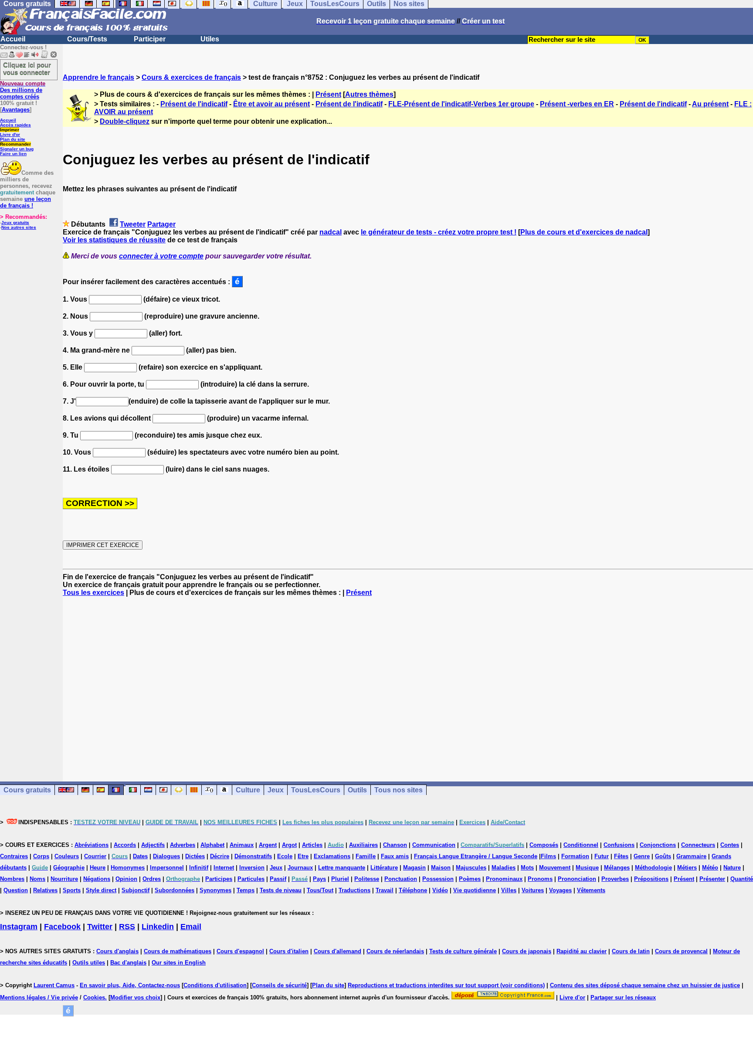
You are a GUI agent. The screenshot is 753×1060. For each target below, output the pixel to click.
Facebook (62, 926)
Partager (161, 224)
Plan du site (12, 139)
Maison (441, 867)
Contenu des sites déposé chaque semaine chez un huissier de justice (645, 985)
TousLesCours (315, 790)
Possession (438, 879)
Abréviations (92, 845)
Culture (248, 790)
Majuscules (471, 867)
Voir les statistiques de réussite (114, 240)
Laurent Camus (54, 985)
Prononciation (577, 879)
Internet (224, 867)
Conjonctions (658, 845)
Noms (37, 879)
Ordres (151, 879)
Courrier (95, 856)
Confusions (619, 845)
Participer (150, 39)
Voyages (560, 890)
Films (548, 856)
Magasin (414, 867)
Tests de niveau (281, 890)
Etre (303, 856)
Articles (312, 845)
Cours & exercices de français (191, 77)
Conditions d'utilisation (215, 985)
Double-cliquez (124, 121)
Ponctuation (400, 879)
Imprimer (9, 129)
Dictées (195, 856)
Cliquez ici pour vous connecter (27, 68)
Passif (278, 879)
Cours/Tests (87, 39)
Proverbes (615, 879)
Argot (289, 845)
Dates (140, 856)
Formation (575, 856)
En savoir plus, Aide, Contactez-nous (130, 985)
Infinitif (198, 867)
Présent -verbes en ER (577, 104)
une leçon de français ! (25, 202)
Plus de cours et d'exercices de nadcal (584, 232)
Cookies (94, 997)
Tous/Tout (320, 890)
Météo (710, 867)
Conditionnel (580, 845)
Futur (601, 856)
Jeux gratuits (15, 222)
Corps (41, 856)
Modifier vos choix (135, 997)
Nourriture (64, 879)
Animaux (242, 845)
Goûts (663, 856)
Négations (96, 879)
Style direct (101, 890)
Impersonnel (167, 867)
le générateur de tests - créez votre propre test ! (438, 232)
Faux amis (395, 856)
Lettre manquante (341, 867)
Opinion (126, 879)
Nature (732, 867)
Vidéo (440, 890)
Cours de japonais (526, 951)
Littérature (384, 867)
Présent (328, 94)
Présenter (712, 879)
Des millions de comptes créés (22, 90)
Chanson (395, 845)
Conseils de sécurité (279, 985)
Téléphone (413, 890)
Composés (543, 845)
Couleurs (66, 856)
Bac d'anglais (128, 962)
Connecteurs (698, 845)
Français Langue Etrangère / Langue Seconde (475, 856)
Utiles (209, 39)
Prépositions (651, 879)
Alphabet (212, 845)
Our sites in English (179, 962)
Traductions (354, 890)
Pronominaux (504, 879)
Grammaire (691, 856)
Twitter (99, 926)
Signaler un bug (17, 148)
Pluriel (340, 879)
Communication (433, 845)
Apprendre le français (98, 77)
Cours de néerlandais (395, 951)
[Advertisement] (407, 681)
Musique (587, 867)
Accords (125, 845)
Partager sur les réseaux (623, 997)
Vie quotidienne (474, 890)
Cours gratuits (27, 790)
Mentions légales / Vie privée (39, 997)
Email (190, 926)
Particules (251, 879)
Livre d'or (10, 134)
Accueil (12, 39)
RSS (127, 926)
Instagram (18, 926)
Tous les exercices (93, 592)
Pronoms (540, 879)
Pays (319, 879)
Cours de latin (631, 951)
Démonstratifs (253, 856)
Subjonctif (135, 890)
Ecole (284, 856)
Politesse (366, 879)
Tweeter (133, 224)
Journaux (300, 867)
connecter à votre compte (161, 256)
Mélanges (617, 867)
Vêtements (591, 890)
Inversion (252, 867)
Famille (366, 856)
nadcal (330, 232)
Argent (268, 845)
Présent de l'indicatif (193, 104)
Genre (642, 856)
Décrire (219, 856)
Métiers (687, 867)
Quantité (741, 879)
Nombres (12, 879)
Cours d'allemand (337, 951)
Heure (97, 867)
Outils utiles (88, 962)
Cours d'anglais (117, 951)
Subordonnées (174, 890)
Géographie (69, 867)
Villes (508, 890)
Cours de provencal (681, 951)
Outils (357, 790)
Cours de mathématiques (177, 951)
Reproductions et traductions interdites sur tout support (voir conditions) (446, 985)
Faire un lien (13, 153)
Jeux (276, 790)
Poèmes (470, 879)
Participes (218, 879)
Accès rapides (15, 124)
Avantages (16, 109)
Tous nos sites (398, 790)
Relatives (45, 890)
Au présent (710, 104)
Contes (729, 845)
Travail (384, 890)
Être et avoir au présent (271, 104)
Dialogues (166, 856)
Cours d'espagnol (240, 951)
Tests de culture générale (463, 951)
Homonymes (128, 867)
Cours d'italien (289, 951)
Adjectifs (153, 845)
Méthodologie (653, 867)
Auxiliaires (363, 845)
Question (15, 890)
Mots (527, 867)
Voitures (533, 890)
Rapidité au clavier (581, 951)
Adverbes (182, 845)
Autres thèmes (369, 94)
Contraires (14, 856)
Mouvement (554, 867)
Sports (72, 890)
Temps (245, 890)
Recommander (15, 144)
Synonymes (215, 890)
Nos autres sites (18, 227)
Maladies (504, 867)
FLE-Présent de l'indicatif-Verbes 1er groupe (461, 104)
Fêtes (621, 856)
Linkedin (158, 926)
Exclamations (332, 856)
